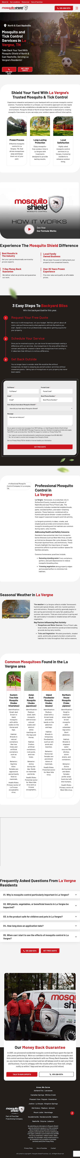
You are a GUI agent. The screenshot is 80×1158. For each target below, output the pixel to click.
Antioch (52, 1108)
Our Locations (15, 2)
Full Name (11, 387)
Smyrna (43, 1121)
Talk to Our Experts (22, 1074)
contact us (46, 432)
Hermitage (48, 1112)
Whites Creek (50, 1095)
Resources (25, 2)
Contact (53, 1148)
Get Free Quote (25, 69)
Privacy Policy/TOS (55, 432)
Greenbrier (52, 1099)
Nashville (35, 1121)
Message (10, 414)
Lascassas (48, 1090)
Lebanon (50, 1121)
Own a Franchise (37, 2)
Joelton (32, 1104)
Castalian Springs (37, 1095)
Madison (44, 1108)
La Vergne (39, 1104)
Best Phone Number (48, 396)
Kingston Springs (51, 1104)
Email (9, 396)
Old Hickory (36, 1108)
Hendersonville (45, 1117)
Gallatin (55, 1117)
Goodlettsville (33, 1117)
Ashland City (39, 1090)
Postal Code (45, 387)
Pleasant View (34, 1099)
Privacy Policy (49, 1141)
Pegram (44, 1099)
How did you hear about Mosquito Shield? (21, 404)
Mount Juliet (38, 1112)
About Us (5, 2)
